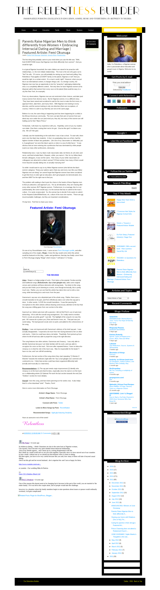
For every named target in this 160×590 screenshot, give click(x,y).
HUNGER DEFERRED (117, 329)
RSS (131, 581)
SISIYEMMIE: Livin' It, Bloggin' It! (121, 394)
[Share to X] (56, 433)
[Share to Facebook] (58, 433)
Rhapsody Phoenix (116, 328)
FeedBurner (126, 90)
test (110, 379)
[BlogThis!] (54, 433)
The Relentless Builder (31, 581)
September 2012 (118, 493)
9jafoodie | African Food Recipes (121, 384)
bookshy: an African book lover (121, 359)
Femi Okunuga (35, 55)
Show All (134, 407)
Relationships (61, 55)
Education (46, 30)
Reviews (80, 30)
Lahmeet (112, 344)
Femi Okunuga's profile (66, 250)
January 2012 (117, 553)
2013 (112, 476)
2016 (112, 466)
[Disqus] (58, 466)
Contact (91, 30)
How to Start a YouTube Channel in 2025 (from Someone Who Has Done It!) (121, 399)
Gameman (44, 55)
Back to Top (138, 581)
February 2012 (117, 550)
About (35, 30)
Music (68, 30)
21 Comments (91, 44)
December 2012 (118, 483)
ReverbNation (58, 247)
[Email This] (52, 433)
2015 (112, 470)
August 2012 (116, 496)
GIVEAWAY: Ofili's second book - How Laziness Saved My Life (126, 248)
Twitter (60, 403)
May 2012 (115, 540)
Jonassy (50, 55)
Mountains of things (117, 352)
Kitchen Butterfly (115, 335)
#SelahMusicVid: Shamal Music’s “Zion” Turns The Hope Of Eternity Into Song (121, 321)
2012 (112, 479)
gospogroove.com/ (116, 377)
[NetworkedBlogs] (122, 419)
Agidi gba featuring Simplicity (61, 413)
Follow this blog (122, 421)
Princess (112, 354)
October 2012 (117, 489)
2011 (111, 556)
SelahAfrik (113, 317)
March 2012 (116, 546)
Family (57, 30)
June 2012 (116, 502)
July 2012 (115, 499)
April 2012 (115, 543)
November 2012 (118, 486)
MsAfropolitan (114, 368)
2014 (112, 473)
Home (24, 30)
